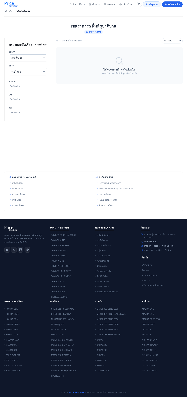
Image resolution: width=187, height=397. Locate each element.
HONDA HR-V (12, 329)
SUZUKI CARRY (58, 334)
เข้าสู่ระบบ (153, 4)
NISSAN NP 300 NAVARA (63, 319)
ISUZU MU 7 (11, 344)
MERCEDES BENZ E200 (107, 308)
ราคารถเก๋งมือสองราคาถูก (109, 183)
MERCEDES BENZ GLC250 (109, 334)
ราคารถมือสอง (104, 194)
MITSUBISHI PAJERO (61, 365)
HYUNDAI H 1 (57, 375)
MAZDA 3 (146, 334)
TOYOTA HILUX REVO (61, 271)
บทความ (111, 4)
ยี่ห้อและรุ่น (102, 266)
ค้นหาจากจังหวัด (104, 271)
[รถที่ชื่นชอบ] (139, 4)
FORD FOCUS (12, 360)
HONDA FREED (13, 324)
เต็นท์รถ (96, 4)
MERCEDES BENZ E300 (107, 329)
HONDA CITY (12, 308)
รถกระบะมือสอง (18, 194)
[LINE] (27, 250)
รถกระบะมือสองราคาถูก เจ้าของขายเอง (115, 188)
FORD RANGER (13, 370)
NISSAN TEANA (58, 329)
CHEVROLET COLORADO (62, 308)
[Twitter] (14, 250)
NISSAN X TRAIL (149, 370)
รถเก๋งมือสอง (17, 188)
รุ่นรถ (11, 65)
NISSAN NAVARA (150, 344)
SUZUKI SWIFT (103, 370)
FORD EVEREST (13, 355)
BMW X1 (101, 339)
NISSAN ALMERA (150, 355)
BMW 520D (102, 350)
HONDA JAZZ (12, 334)
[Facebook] (7, 250)
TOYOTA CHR (57, 260)
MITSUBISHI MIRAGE (61, 360)
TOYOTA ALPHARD (60, 245)
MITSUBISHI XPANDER (62, 339)
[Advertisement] (92, 146)
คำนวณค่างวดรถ (149, 275)
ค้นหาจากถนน (103, 281)
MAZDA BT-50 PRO (151, 319)
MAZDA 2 (146, 329)
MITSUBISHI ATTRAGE (61, 350)
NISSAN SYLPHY (149, 339)
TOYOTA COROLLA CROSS (63, 235)
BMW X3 (101, 355)
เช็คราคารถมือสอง (106, 205)
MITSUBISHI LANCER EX (62, 344)
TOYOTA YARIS (58, 286)
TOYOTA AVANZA (59, 250)
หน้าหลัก (8, 11)
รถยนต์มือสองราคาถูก (107, 200)
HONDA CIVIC (12, 314)
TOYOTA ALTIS (58, 240)
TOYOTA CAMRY (59, 255)
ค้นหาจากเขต (103, 286)
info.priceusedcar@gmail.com (159, 245)
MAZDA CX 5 (148, 314)
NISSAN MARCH (149, 360)
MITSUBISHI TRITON (61, 355)
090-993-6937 (150, 241)
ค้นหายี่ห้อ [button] (78, 4)
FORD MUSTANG (14, 365)
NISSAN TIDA (148, 365)
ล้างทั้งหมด (42, 44)
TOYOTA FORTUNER (60, 266)
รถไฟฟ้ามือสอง (18, 183)
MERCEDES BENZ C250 (107, 324)
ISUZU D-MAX (12, 339)
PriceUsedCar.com (77, 392)
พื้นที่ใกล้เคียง (102, 276)
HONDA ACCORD (59, 296)
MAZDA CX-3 (148, 308)
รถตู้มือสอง (16, 200)
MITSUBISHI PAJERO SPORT (64, 370)
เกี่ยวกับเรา (128, 4)
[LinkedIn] (20, 250)
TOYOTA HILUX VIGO (61, 276)
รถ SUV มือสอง (18, 205)
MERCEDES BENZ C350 (107, 319)
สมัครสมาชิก (174, 4)
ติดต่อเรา (146, 270)
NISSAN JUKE (57, 324)
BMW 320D (102, 344)
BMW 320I (102, 360)
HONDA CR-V (12, 319)
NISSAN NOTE (149, 350)
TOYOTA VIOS (57, 281)
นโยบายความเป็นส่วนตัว (153, 285)
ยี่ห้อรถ (12, 51)
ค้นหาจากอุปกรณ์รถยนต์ (107, 291)
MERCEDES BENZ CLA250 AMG (111, 314)
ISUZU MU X (11, 350)
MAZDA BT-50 (148, 324)
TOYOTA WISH (58, 291)
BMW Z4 (101, 365)
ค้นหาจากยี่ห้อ (103, 260)
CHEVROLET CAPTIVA (61, 314)
